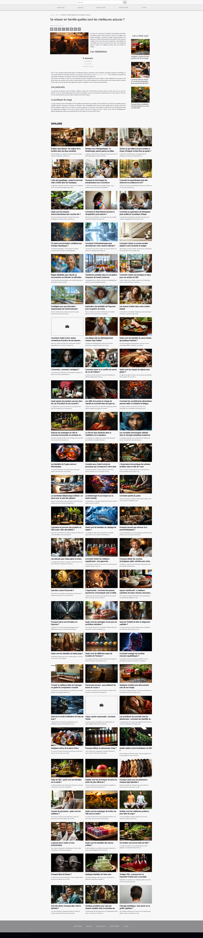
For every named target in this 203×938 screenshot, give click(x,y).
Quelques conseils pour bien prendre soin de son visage (140, 57)
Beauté (80, 8)
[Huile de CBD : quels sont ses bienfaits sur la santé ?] (67, 768)
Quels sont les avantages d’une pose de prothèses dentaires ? (101, 623)
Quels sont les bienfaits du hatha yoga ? (67, 653)
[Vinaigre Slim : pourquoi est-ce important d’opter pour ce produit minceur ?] (136, 863)
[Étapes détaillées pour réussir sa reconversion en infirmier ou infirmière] (67, 263)
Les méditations (87, 61)
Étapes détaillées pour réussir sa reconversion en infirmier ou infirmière (66, 276)
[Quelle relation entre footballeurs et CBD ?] (136, 736)
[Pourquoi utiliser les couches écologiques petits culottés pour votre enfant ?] (136, 547)
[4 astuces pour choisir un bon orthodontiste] (67, 831)
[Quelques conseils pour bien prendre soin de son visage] (140, 47)
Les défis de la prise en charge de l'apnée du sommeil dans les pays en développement (100, 404)
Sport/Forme (123, 8)
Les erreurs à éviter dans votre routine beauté (135, 307)
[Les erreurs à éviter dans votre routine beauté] (136, 295)
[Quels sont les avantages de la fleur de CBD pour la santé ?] (101, 799)
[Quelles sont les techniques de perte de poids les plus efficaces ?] (101, 768)
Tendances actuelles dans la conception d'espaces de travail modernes (101, 276)
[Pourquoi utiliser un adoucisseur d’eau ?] (101, 736)
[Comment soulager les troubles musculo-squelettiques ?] (136, 642)
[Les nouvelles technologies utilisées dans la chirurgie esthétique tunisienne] (136, 421)
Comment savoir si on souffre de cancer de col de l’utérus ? (101, 371)
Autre (144, 8)
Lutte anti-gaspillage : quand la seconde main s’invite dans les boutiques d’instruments (67, 183)
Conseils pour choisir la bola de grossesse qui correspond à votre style (100, 465)
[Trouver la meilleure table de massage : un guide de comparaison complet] (67, 673)
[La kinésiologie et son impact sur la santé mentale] (101, 484)
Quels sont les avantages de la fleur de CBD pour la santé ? (100, 812)
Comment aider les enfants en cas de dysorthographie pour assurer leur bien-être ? (140, 81)
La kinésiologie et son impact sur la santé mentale (99, 497)
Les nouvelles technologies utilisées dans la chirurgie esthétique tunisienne (135, 434)
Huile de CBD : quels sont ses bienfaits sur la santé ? (66, 781)
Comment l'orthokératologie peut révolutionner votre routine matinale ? (100, 244)
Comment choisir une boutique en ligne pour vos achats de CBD (135, 276)
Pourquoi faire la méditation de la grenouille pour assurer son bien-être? (140, 106)
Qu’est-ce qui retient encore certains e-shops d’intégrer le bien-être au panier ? (135, 150)
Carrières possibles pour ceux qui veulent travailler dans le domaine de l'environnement (100, 908)
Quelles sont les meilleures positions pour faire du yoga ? (134, 812)
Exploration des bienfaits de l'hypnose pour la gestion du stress (100, 307)
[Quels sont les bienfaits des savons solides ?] (101, 831)
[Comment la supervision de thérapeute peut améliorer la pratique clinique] (136, 200)
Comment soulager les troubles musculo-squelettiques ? (132, 655)
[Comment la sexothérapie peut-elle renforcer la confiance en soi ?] (136, 168)
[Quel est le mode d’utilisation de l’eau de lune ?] (67, 705)
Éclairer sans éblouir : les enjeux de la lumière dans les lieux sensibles (65, 150)
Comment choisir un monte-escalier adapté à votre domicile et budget (134, 244)
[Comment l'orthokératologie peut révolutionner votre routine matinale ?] (101, 232)
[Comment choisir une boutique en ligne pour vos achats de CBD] (136, 263)
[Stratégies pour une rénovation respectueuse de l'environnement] (67, 295)
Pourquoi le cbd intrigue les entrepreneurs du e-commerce (97, 181)
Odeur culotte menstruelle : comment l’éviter (100, 718)
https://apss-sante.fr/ (102, 75)
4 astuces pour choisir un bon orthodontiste (62, 844)
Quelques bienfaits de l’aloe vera (98, 874)
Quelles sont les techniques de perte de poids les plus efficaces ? (101, 781)
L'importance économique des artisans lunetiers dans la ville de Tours (135, 465)
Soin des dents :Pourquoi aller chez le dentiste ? (66, 907)
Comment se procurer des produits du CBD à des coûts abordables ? (66, 528)
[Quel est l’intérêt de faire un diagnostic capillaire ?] (136, 610)
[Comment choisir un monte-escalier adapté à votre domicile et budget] (136, 232)
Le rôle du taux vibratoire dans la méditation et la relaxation (98, 434)
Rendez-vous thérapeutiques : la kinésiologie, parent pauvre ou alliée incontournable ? (99, 151)
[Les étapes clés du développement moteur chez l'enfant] (101, 326)
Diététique (61, 8)
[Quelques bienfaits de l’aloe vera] (101, 863)
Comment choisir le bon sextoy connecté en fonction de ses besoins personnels (65, 340)
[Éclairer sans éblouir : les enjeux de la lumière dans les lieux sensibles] (67, 137)
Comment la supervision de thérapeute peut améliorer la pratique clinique (135, 213)
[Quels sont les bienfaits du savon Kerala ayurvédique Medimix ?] (136, 326)
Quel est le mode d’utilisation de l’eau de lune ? (67, 718)
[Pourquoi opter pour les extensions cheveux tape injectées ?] (136, 768)
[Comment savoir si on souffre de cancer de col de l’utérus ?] (101, 358)
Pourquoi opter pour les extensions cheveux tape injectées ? (133, 781)
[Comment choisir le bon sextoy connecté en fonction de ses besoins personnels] (67, 326)
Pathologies (101, 8)
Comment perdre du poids (130, 495)
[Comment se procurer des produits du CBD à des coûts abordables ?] (67, 516)
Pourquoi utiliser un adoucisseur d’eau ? (101, 748)
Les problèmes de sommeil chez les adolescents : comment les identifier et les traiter (135, 719)
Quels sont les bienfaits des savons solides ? (99, 844)
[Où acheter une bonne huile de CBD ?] (136, 831)
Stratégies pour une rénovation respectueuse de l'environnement (64, 307)
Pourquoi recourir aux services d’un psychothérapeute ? (133, 528)
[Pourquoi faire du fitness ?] (67, 863)
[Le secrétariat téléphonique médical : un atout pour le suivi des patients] (67, 484)
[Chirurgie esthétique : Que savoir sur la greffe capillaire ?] (136, 894)
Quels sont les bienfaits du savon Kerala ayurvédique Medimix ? (135, 339)
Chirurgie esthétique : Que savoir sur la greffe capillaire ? (135, 907)
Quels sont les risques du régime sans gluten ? (135, 371)
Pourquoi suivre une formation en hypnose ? (64, 623)
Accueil (52, 15)
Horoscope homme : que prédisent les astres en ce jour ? (100, 686)
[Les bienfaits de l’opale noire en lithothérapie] (67, 452)
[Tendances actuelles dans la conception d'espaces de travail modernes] (101, 263)
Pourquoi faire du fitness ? (61, 874)
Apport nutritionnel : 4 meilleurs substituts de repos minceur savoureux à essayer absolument (136, 593)
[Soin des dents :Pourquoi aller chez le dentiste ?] (67, 894)
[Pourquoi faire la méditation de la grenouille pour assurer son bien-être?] (140, 94)
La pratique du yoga (88, 66)
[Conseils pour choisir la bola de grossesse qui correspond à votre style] (101, 452)
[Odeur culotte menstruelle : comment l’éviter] (101, 705)
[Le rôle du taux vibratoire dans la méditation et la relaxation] (101, 421)
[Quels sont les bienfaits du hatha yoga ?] (67, 642)
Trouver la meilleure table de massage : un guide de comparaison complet (66, 686)
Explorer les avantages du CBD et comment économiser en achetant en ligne (66, 435)
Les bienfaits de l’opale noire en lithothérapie (63, 465)
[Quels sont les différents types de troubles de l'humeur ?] (101, 642)
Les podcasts (87, 64)
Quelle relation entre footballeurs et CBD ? (136, 749)
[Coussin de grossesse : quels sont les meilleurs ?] (67, 799)
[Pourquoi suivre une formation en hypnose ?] (67, 610)
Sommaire (89, 58)
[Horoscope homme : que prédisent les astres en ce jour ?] (101, 673)
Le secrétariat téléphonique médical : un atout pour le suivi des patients (67, 497)
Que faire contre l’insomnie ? (62, 590)
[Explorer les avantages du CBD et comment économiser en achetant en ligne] (67, 421)
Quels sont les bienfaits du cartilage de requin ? (100, 528)
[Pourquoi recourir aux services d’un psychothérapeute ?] (136, 516)
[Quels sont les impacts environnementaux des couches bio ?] (67, 200)
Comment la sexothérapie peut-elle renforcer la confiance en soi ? (133, 181)
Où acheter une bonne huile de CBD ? (134, 842)
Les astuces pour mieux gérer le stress (66, 559)
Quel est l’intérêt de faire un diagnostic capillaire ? (135, 623)
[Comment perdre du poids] (136, 484)
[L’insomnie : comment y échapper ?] (67, 358)
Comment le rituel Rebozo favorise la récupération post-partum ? (100, 213)
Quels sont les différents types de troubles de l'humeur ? (98, 655)
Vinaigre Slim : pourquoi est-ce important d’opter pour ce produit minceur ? (133, 877)
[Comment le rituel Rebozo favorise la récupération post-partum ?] (101, 200)
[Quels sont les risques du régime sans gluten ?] (136, 358)
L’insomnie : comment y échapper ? (65, 369)
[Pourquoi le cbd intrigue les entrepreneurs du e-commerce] (101, 168)
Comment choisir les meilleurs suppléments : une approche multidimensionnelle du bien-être (98, 561)
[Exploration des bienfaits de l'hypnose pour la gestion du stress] (101, 295)
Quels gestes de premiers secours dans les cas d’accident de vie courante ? (66, 402)
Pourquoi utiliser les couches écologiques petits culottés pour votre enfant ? (135, 561)
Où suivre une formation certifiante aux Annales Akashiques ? (66, 244)
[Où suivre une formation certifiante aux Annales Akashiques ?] (67, 232)
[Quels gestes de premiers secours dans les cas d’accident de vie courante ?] (67, 389)
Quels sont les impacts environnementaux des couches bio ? (66, 213)
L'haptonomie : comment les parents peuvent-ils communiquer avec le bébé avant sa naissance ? (100, 593)
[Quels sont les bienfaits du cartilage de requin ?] (101, 516)
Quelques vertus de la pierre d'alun (65, 748)
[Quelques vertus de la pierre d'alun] (67, 736)
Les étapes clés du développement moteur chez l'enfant (99, 339)
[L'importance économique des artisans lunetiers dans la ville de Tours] (136, 452)
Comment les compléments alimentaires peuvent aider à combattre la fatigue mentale (136, 404)
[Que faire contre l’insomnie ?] (67, 579)
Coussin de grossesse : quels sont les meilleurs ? (66, 812)
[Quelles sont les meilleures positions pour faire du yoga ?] (136, 799)
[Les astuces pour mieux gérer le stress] (67, 547)
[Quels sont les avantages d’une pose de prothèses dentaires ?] (101, 610)
